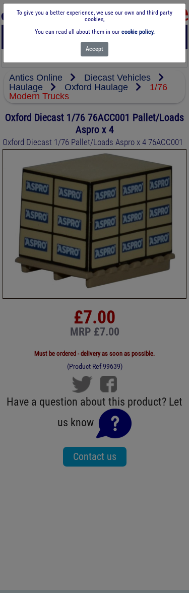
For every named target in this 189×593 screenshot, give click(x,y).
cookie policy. (138, 31)
